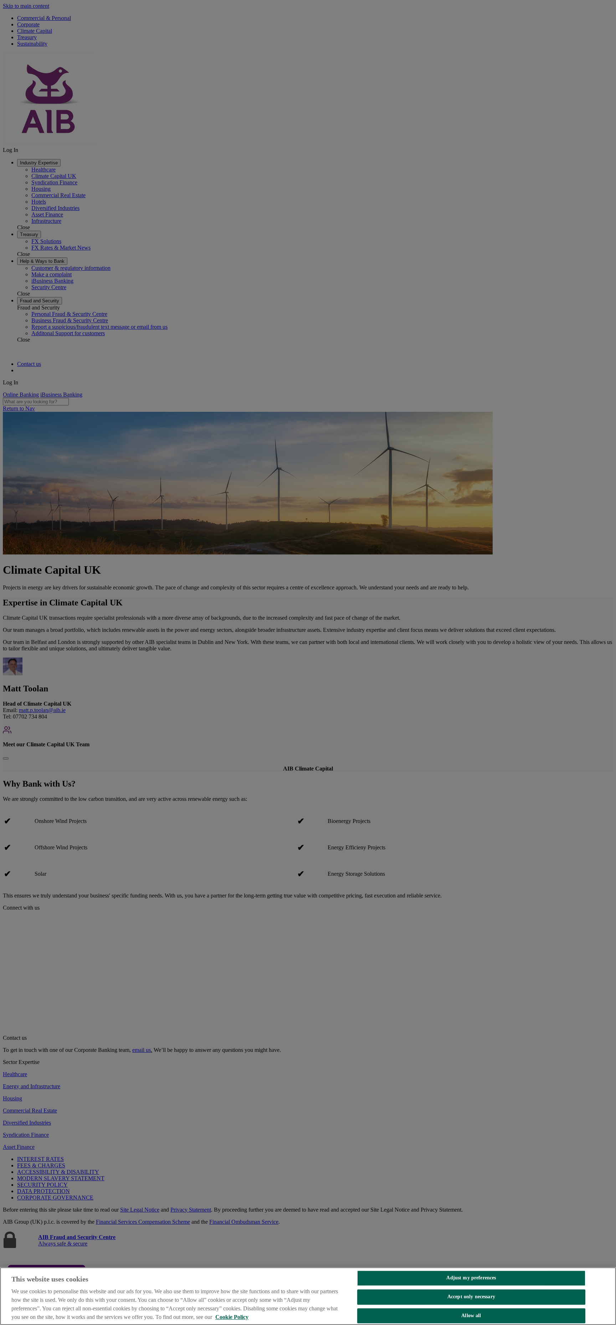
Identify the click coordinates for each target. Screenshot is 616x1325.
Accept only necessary (471, 1296)
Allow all (471, 1315)
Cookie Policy (231, 1317)
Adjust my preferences (471, 1277)
